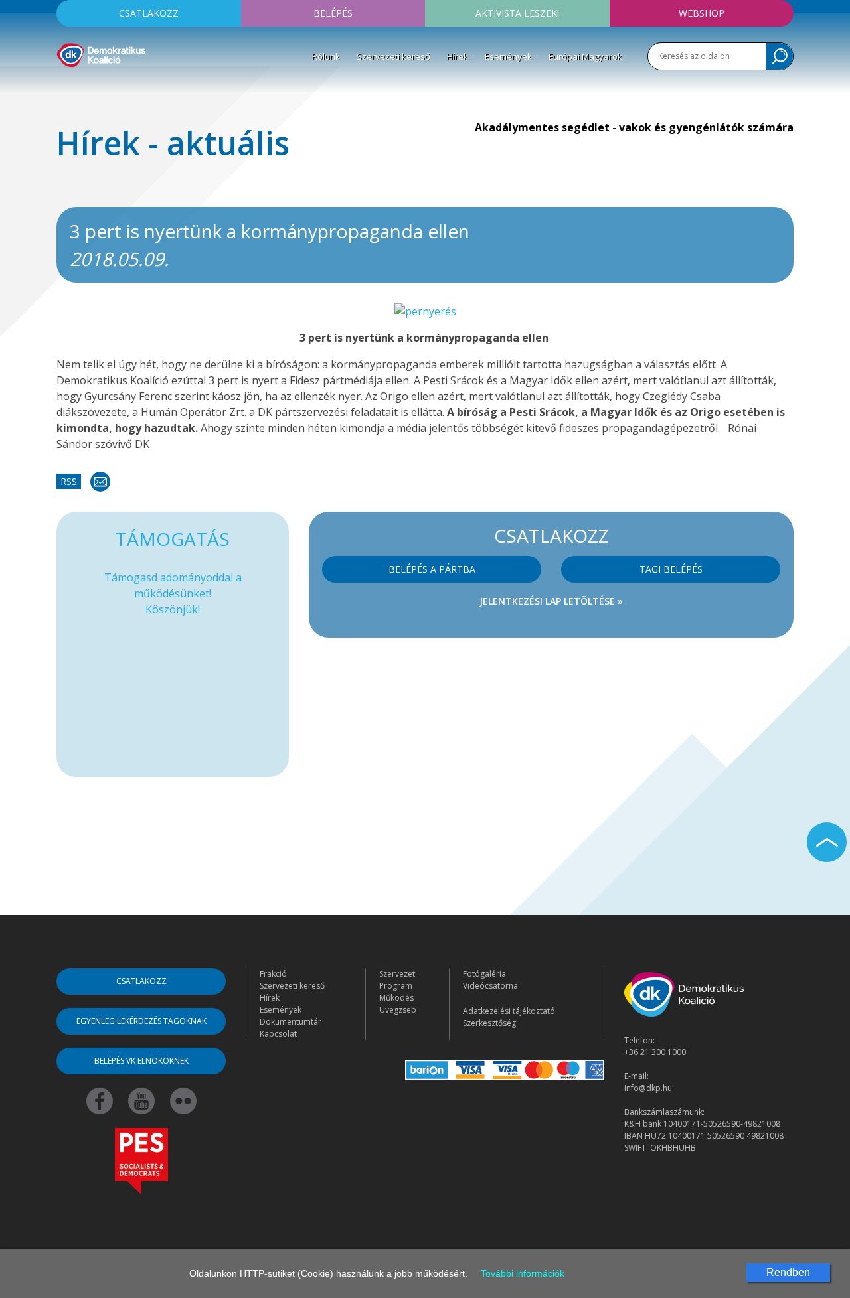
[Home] (101, 53)
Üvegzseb (397, 1009)
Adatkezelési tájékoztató (509, 1011)
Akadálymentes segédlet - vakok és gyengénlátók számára (634, 127)
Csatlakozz (149, 13)
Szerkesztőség (489, 1023)
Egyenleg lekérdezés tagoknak (141, 1021)
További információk (522, 1273)
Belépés (333, 13)
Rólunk (326, 56)
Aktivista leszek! (517, 13)
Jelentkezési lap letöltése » (551, 601)
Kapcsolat (278, 1033)
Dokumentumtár (290, 1021)
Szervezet (397, 973)
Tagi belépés (671, 569)
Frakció (273, 973)
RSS (68, 481)
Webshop (701, 13)
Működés (396, 997)
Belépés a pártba (431, 569)
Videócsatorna (490, 985)
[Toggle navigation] (65, 87)
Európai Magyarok (585, 56)
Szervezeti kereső (393, 56)
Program (395, 985)
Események (508, 56)
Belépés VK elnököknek (141, 1060)
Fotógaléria (484, 973)
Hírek (457, 56)
